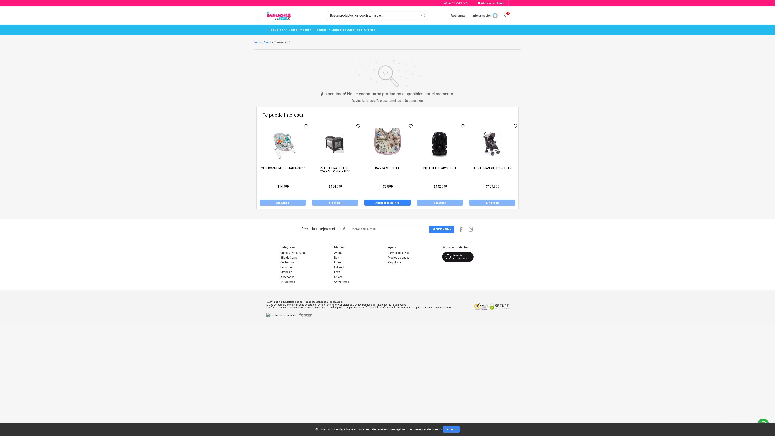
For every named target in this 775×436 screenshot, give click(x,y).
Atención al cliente (492, 3)
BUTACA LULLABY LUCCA (439, 168)
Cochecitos (287, 262)
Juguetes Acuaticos (347, 29)
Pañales (321, 29)
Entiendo (451, 429)
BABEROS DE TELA (387, 168)
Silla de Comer (289, 257)
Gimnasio (286, 272)
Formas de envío (398, 252)
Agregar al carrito (387, 202)
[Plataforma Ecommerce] (282, 315)
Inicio (257, 42)
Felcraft (339, 267)
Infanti (338, 262)
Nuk (336, 257)
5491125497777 (457, 3)
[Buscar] (423, 15)
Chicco (338, 277)
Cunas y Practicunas (293, 252)
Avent (267, 42)
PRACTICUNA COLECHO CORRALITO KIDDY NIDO (335, 170)
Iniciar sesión (482, 15)
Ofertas (370, 29)
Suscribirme (441, 229)
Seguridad (286, 267)
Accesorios (287, 277)
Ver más (289, 281)
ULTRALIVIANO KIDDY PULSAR (492, 168)
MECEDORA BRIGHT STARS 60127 (283, 168)
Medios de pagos (398, 257)
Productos (275, 29)
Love (337, 272)
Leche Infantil (299, 29)
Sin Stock (282, 202)
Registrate (458, 15)
